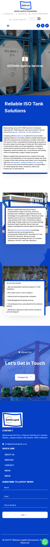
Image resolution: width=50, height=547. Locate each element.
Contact (9, 465)
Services (9, 460)
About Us (9, 454)
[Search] (39, 18)
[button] (8, 26)
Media (8, 470)
